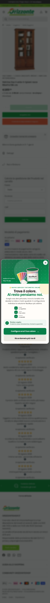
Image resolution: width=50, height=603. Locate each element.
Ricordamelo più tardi (25, 338)
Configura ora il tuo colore (25, 331)
